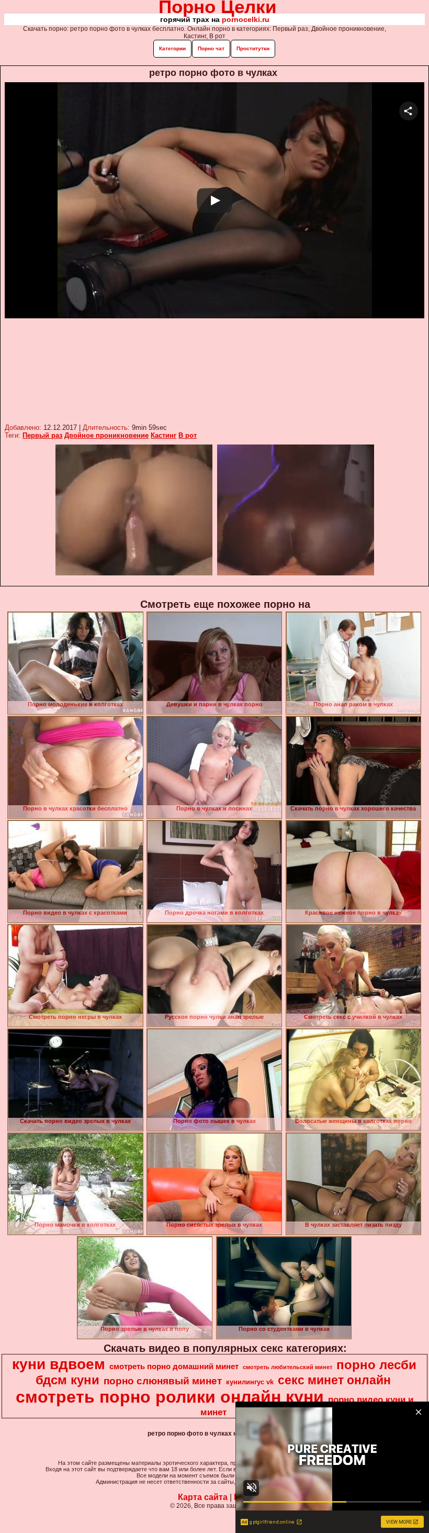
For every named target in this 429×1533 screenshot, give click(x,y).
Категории (172, 48)
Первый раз (42, 435)
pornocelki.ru (245, 19)
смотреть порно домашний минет (174, 1366)
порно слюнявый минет (163, 1380)
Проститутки (252, 48)
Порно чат (211, 48)
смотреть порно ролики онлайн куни (170, 1396)
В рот (187, 435)
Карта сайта (203, 1497)
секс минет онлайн (334, 1380)
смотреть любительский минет (287, 1367)
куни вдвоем (58, 1364)
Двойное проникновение (106, 435)
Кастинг (163, 435)
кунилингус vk (250, 1382)
